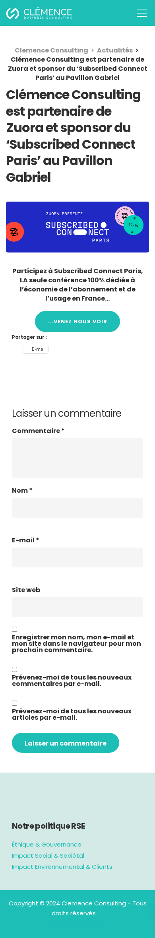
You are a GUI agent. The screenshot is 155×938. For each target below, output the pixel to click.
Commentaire (38, 431)
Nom (22, 490)
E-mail (25, 540)
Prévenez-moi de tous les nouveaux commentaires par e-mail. (72, 680)
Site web (26, 590)
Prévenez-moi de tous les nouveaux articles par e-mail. (72, 714)
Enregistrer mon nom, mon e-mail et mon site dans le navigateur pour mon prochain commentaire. (76, 643)
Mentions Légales (77, 923)
